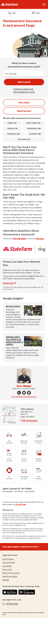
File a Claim (24, 102)
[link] (12, 4)
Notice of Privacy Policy (11, 573)
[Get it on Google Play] (26, 592)
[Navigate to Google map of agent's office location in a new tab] (29, 393)
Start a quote (24, 82)
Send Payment (24, 111)
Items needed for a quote (24, 92)
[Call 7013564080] (19, 393)
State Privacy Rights (9, 576)
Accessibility (7, 566)
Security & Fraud (8, 562)
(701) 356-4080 (19, 239)
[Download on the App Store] (9, 592)
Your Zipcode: (11, 74)
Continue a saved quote (23, 89)
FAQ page (39, 239)
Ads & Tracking (7, 559)
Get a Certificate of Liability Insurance (24, 396)
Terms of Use (7, 569)
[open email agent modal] (24, 393)
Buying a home (13, 306)
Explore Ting (8, 283)
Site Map (5, 580)
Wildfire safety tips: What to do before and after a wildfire (14, 340)
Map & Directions (30, 420)
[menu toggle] (44, 4)
